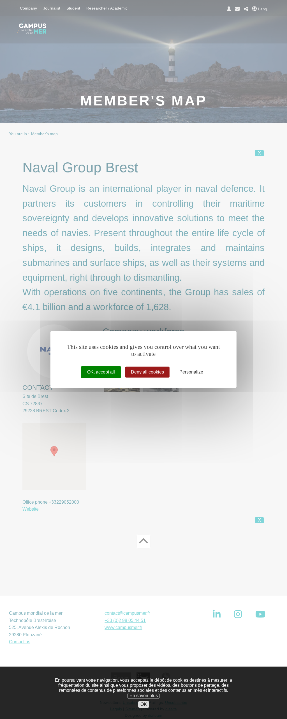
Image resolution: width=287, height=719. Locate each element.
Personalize (191, 372)
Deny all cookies (147, 372)
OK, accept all (101, 372)
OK (143, 704)
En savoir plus (143, 695)
